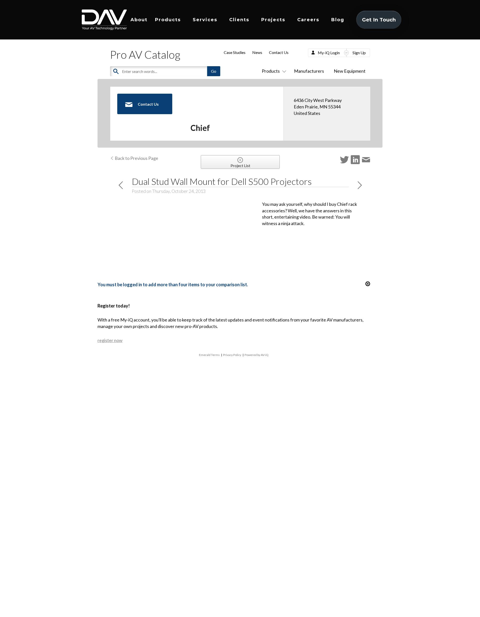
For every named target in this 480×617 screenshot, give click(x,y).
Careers (308, 19)
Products (168, 19)
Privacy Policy (232, 355)
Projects (273, 19)
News (257, 52)
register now (110, 340)
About (139, 19)
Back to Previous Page (136, 158)
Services (205, 19)
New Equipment (350, 71)
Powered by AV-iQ (256, 355)
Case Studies (235, 52)
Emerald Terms (209, 355)
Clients (239, 19)
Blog (337, 19)
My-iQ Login (329, 52)
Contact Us (278, 52)
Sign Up (359, 52)
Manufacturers (309, 71)
